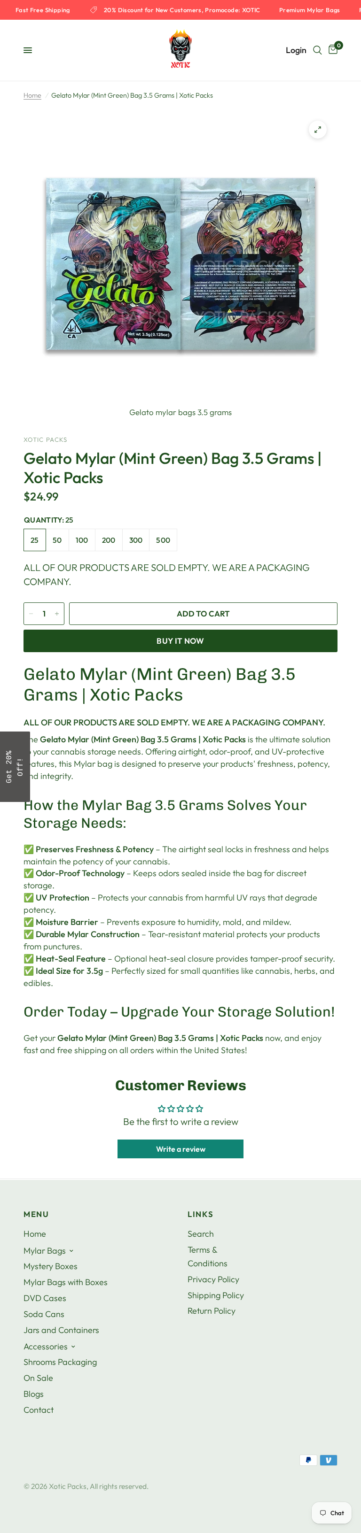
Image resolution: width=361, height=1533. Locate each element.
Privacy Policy (213, 1279)
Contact (39, 1409)
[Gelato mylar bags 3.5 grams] (318, 130)
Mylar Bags (45, 1250)
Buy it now (180, 641)
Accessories (46, 1346)
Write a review (180, 1149)
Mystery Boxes (51, 1266)
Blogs (34, 1393)
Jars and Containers (61, 1330)
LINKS (200, 1214)
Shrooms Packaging (60, 1361)
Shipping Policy (216, 1295)
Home (32, 95)
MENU (36, 1214)
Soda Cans (44, 1314)
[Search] (317, 50)
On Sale (38, 1377)
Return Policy (211, 1310)
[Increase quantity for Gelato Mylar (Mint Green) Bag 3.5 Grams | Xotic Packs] (57, 613)
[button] (15, 767)
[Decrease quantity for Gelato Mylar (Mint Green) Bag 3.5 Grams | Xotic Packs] (31, 613)
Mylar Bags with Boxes (66, 1282)
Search (201, 1233)
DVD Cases (45, 1298)
